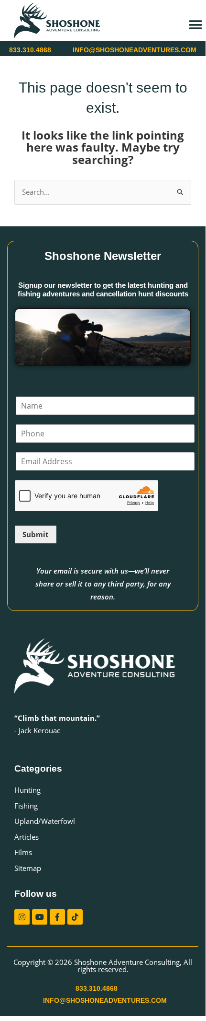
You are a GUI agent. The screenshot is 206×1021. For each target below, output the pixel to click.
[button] (195, 24)
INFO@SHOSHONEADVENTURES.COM (134, 50)
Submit (35, 534)
